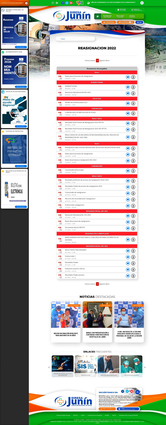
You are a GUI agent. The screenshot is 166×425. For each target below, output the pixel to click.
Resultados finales (71, 262)
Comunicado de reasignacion (75, 192)
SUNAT (83, 415)
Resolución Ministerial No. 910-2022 (78, 215)
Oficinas (132, 16)
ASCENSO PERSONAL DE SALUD (15, 10)
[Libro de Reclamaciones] (108, 377)
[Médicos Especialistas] (131, 377)
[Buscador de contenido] (142, 3)
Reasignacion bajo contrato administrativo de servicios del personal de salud (92, 147)
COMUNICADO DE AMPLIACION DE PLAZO (80, 112)
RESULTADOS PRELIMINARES (75, 250)
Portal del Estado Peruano (63, 415)
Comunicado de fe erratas (74, 170)
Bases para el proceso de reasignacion (79, 76)
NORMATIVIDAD (71, 86)
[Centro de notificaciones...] (52, 3)
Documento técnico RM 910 (75, 227)
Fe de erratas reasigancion (74, 205)
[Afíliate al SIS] (85, 377)
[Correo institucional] (57, 3)
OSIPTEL (75, 415)
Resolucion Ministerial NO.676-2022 (78, 92)
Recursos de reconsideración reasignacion (80, 199)
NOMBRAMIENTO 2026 (14, 52)
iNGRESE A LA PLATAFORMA (9, 44)
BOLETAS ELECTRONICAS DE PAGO (16, 171)
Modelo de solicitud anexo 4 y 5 (76, 102)
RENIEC (107, 415)
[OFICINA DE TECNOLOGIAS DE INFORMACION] (62, 377)
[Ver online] (128, 79)
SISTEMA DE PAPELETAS (14, 131)
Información (107, 16)
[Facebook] (63, 3)
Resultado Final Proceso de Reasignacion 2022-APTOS (84, 122)
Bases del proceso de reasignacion (77, 221)
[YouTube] (71, 3)
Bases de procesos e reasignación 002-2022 (80, 160)
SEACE (114, 415)
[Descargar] (133, 79)
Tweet (62, 39)
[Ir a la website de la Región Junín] (80, 3)
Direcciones (120, 16)
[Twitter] (67, 3)
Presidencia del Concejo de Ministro (128, 415)
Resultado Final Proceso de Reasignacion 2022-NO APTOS (86, 129)
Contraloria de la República (95, 415)
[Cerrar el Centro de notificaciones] (26, 3)
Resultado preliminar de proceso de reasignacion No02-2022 (87, 180)
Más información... (21, 47)
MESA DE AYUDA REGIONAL (16, 91)
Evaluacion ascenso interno (75, 269)
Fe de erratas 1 (70, 256)
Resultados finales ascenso (74, 275)
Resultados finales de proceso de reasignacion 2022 (83, 186)
